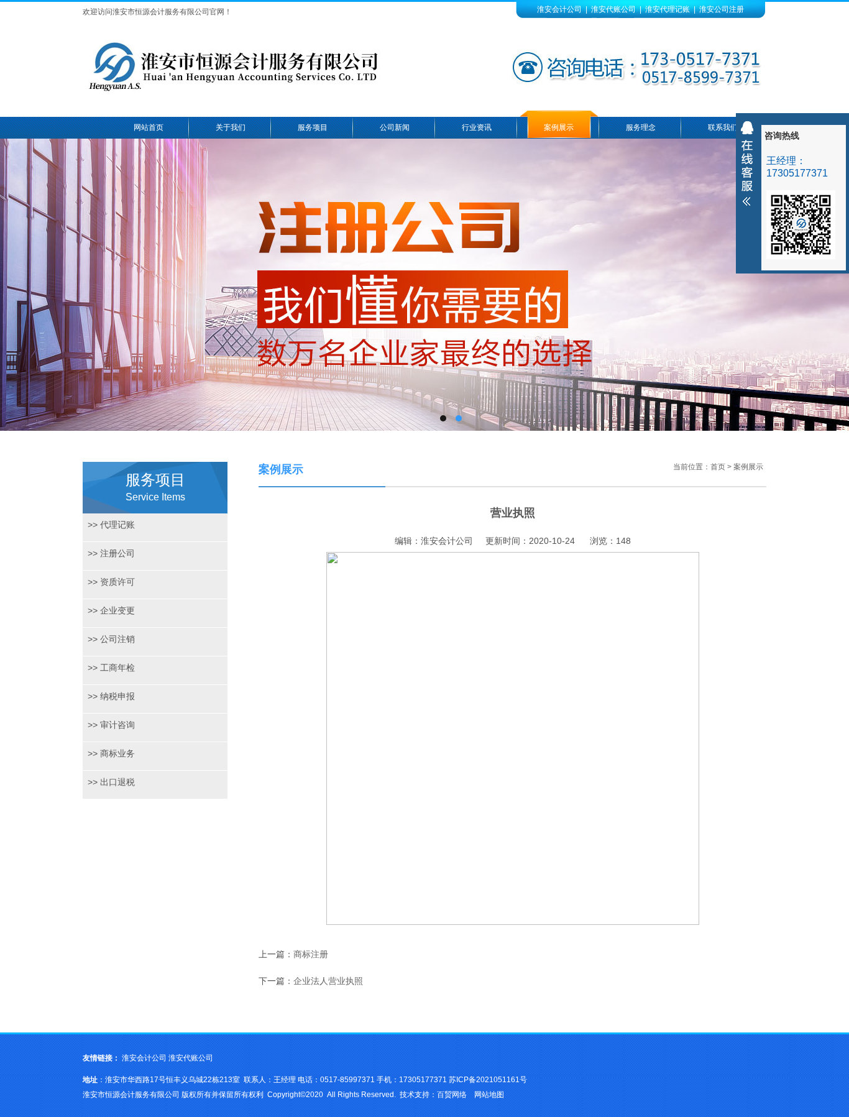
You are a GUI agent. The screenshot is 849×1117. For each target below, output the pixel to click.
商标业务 (111, 753)
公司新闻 (395, 127)
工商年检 (111, 668)
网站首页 (148, 127)
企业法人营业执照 (328, 981)
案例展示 (559, 127)
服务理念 (641, 127)
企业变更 (111, 610)
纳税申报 (111, 696)
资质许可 (111, 582)
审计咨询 (111, 725)
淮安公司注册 (721, 9)
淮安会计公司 (559, 9)
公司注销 (111, 639)
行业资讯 (477, 127)
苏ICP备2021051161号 (488, 1079)
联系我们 (723, 127)
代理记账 (111, 525)
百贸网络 (452, 1094)
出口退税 (111, 782)
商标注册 (310, 954)
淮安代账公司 (613, 9)
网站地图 (489, 1094)
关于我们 (231, 127)
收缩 (747, 163)
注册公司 (111, 553)
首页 (717, 466)
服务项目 (313, 127)
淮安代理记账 (667, 9)
